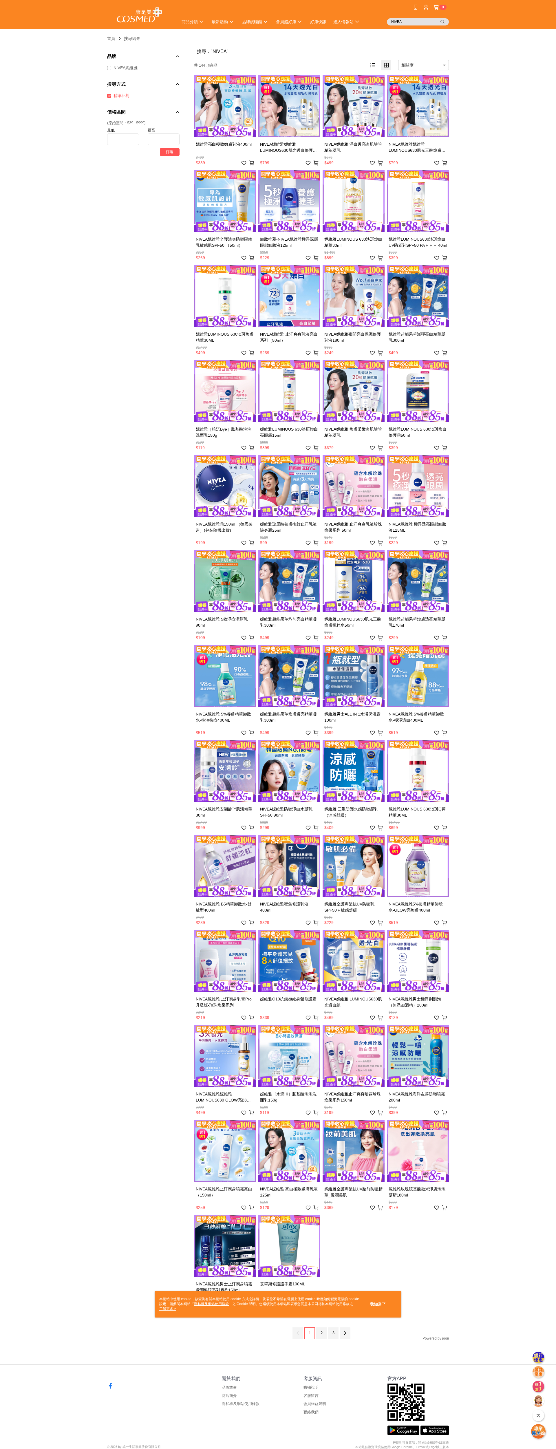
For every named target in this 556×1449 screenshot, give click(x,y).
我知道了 (378, 1304)
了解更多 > (167, 1309)
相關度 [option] (407, 65)
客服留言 (311, 1395)
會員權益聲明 (314, 1404)
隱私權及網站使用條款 (240, 1404)
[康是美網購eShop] (139, 15)
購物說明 (311, 1387)
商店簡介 (229, 1395)
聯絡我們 (311, 1412)
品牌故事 (229, 1387)
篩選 (169, 152)
